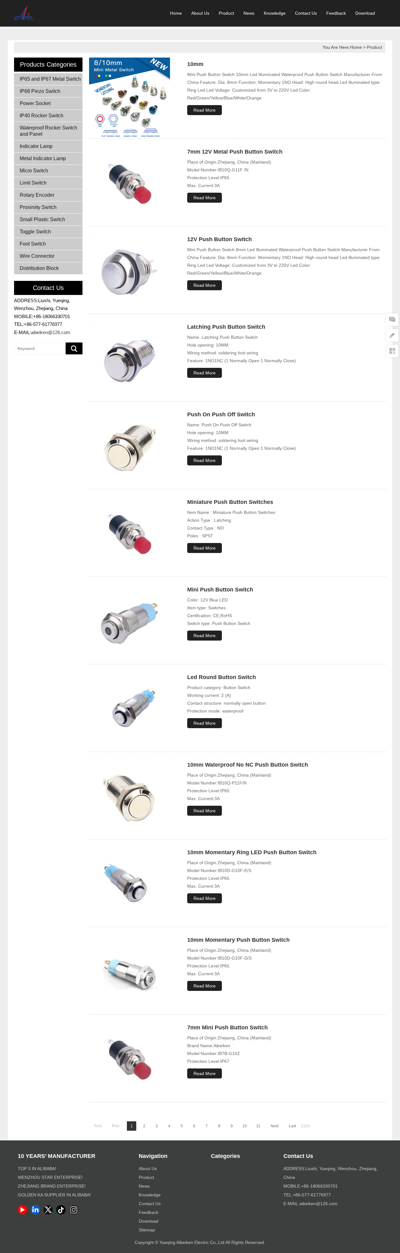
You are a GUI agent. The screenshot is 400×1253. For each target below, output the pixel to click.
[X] (49, 1212)
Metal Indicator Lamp (43, 158)
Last (292, 1126)
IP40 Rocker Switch (41, 115)
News (248, 13)
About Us (200, 13)
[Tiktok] (62, 1212)
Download (365, 13)
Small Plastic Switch (42, 219)
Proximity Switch (38, 207)
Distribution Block (39, 268)
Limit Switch (33, 182)
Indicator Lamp (36, 146)
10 (244, 1126)
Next (274, 1126)
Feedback (336, 13)
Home (176, 13)
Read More (204, 110)
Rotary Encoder (37, 195)
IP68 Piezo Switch (40, 91)
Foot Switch (33, 243)
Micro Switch (34, 170)
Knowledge (275, 13)
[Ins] (75, 1212)
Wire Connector (37, 256)
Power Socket (35, 103)
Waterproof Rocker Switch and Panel (48, 131)
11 (258, 1126)
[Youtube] (23, 1212)
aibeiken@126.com (50, 332)
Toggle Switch (35, 231)
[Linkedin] (36, 1212)
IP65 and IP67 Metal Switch (50, 79)
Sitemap (147, 1229)
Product (226, 13)
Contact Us (306, 13)
